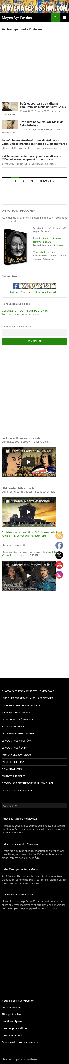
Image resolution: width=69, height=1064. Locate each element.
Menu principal (64, 17)
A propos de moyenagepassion (20, 1042)
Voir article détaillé (44, 252)
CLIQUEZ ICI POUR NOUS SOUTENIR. (25, 310)
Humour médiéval (13, 726)
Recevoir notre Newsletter (16, 326)
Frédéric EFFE (42, 111)
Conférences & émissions (17, 719)
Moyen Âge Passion (17, 18)
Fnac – (47, 238)
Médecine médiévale (14, 761)
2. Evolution (26, 532)
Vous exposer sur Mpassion (18, 1000)
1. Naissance (9, 532)
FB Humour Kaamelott (45, 292)
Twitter (14, 292)
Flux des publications (14, 1028)
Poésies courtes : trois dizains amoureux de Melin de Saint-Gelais (43, 105)
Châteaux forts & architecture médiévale (28, 691)
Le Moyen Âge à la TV (14, 747)
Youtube (25, 292)
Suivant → (47, 181)
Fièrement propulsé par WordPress (19, 1059)
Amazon (57, 238)
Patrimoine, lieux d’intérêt (18, 733)
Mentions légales (12, 1021)
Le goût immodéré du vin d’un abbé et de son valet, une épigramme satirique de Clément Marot (34, 141)
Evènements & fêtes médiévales (21, 705)
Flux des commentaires (15, 1035)
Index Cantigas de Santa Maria (20, 869)
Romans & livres (12, 769)
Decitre (47, 241)
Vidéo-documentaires (16, 712)
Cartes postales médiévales (18, 894)
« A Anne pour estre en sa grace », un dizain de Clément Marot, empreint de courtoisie (32, 157)
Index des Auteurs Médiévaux (19, 818)
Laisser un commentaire (46, 148)
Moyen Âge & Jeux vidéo (16, 754)
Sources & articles (13, 776)
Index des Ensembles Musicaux (20, 843)
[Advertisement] (34, 66)
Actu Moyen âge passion (17, 790)
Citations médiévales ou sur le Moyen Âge (27, 783)
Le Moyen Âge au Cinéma (16, 740)
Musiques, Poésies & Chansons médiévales (27, 698)
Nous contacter (11, 1007)
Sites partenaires (12, 1014)
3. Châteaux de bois (46, 532)
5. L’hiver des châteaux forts (30, 535)
